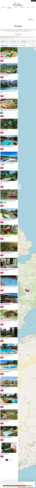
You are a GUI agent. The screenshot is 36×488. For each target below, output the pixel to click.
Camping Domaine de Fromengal (7, 91)
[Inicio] (18, 4)
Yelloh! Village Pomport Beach (6, 163)
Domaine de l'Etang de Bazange (7, 200)
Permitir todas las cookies (8, 485)
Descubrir (3, 7)
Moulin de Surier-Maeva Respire (7, 219)
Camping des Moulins (5, 371)
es (34, 0)
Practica (32, 7)
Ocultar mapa (33, 45)
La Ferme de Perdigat (4, 236)
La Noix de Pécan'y (4, 420)
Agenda (27, 7)
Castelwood (3, 130)
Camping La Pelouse (4, 387)
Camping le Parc (3, 338)
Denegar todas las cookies (20, 485)
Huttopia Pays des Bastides (6, 252)
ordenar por (13, 45)
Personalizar (29, 485)
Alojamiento (9, 7)
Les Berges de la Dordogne (6, 146)
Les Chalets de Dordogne (5, 437)
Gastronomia (21, 7)
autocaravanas (12, 37)
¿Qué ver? (15, 7)
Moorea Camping (4, 453)
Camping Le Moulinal (4, 58)
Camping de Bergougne (5, 304)
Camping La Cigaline (4, 404)
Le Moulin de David (4, 181)
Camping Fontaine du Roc (5, 354)
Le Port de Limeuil (4, 74)
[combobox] (14, 41)
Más (2, 60)
